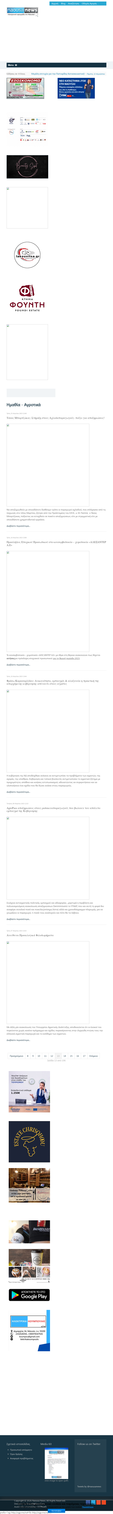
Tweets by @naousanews (89, 1486)
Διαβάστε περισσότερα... (18, 525)
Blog (63, 3)
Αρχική (55, 3)
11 (45, 1055)
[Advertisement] (56, 40)
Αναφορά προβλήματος (21, 1458)
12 (52, 1055)
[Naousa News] (22, 12)
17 (84, 1055)
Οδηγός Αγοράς (89, 3)
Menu (11, 65)
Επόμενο (93, 1055)
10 (39, 1055)
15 (71, 1055)
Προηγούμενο (16, 1055)
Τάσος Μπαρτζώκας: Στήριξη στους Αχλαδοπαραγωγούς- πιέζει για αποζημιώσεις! (55, 417)
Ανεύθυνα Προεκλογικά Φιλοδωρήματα (30, 935)
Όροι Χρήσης (16, 1454)
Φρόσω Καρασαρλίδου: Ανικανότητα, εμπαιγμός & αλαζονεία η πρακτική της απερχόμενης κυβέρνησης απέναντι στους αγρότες (53, 682)
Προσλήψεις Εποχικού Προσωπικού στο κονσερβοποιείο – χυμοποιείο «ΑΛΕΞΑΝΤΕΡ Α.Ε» (56, 543)
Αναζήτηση (73, 3)
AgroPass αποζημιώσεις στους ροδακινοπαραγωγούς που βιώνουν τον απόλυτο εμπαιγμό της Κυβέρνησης (53, 809)
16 (77, 1055)
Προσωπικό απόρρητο (21, 1449)
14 (65, 1055)
